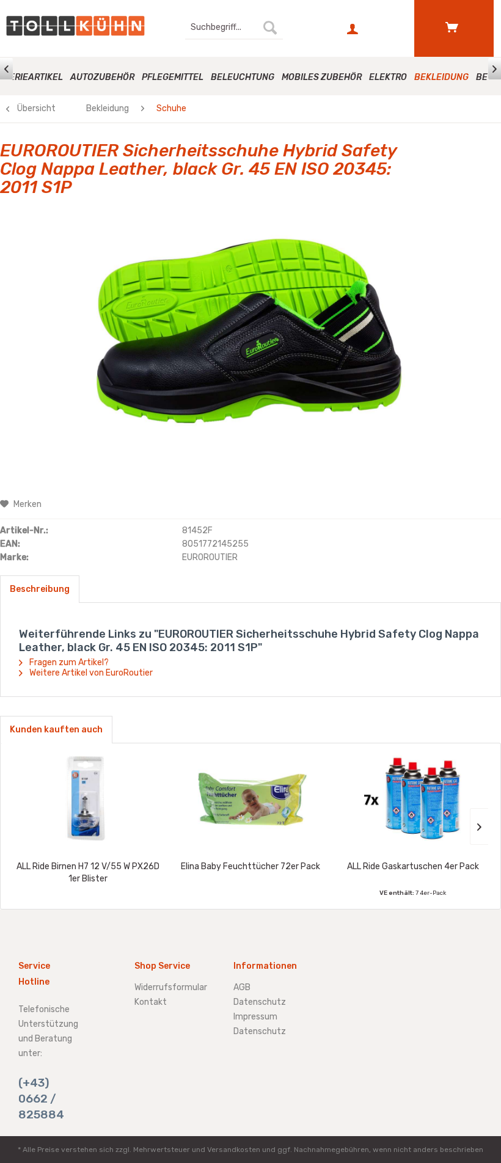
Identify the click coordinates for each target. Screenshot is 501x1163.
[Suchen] (270, 27)
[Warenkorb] (454, 27)
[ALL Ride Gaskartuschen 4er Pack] (413, 798)
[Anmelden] (354, 29)
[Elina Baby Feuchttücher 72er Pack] (250, 798)
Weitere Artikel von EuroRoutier (90, 673)
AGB (241, 987)
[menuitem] (234, 27)
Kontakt (150, 1002)
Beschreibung (40, 589)
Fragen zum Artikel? (68, 662)
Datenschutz (259, 1002)
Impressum (255, 1017)
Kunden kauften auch (56, 729)
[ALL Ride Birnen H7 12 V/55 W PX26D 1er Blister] (88, 798)
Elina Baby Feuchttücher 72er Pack (250, 866)
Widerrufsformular (170, 987)
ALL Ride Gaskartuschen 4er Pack (413, 866)
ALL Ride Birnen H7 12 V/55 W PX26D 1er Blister (87, 872)
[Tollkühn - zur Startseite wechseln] (75, 25)
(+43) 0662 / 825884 (41, 1098)
